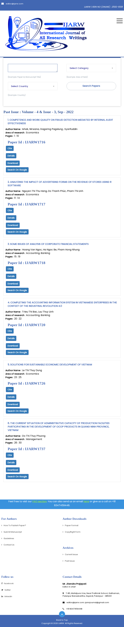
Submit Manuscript (13, 531)
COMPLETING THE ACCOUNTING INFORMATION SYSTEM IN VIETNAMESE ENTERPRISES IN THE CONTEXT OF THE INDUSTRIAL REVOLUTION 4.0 (62, 304)
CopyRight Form (72, 531)
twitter (8, 589)
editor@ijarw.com (14, 3)
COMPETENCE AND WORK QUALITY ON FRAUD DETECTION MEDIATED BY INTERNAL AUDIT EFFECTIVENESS (60, 121)
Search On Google (17, 169)
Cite (10, 148)
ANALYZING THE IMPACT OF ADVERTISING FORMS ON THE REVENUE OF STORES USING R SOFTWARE (59, 183)
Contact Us (9, 544)
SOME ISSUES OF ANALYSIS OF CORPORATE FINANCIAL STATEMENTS (48, 244)
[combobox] (91, 68)
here (86, 501)
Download (13, 163)
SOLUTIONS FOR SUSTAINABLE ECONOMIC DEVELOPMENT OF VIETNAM (50, 364)
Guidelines (9, 538)
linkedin (8, 596)
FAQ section (39, 501)
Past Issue (70, 560)
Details (11, 155)
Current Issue (71, 554)
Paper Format (71, 525)
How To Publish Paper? (15, 525)
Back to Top (62, 620)
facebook (9, 583)
